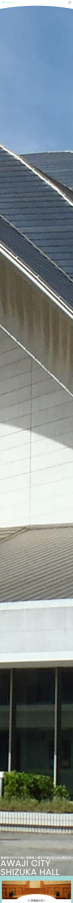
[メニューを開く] (69, 2)
